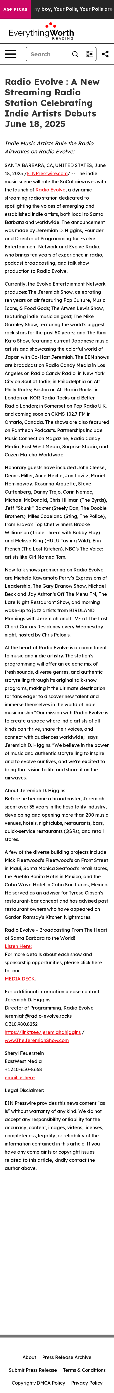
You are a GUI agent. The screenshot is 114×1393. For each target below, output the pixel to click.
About (29, 1357)
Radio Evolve (50, 190)
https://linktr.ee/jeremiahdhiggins (43, 1032)
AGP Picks (15, 9)
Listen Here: (18, 946)
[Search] (75, 54)
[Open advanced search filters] (89, 54)
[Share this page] (105, 54)
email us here (20, 1077)
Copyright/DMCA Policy (38, 1383)
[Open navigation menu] (10, 54)
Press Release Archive (66, 1357)
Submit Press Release (33, 1370)
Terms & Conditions (84, 1370)
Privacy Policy (87, 1383)
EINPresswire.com (47, 173)
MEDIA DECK (20, 979)
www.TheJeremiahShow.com (37, 1040)
